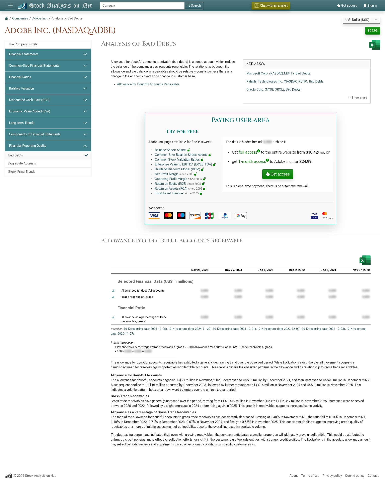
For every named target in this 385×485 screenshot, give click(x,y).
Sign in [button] (372, 5)
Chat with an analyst (271, 5)
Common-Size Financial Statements (34, 65)
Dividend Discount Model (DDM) (178, 169)
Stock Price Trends (21, 172)
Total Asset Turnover (177, 193)
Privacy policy (332, 476)
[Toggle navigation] (10, 6)
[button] (113, 291)
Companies (20, 18)
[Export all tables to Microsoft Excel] (374, 45)
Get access (348, 5)
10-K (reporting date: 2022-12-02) (278, 328)
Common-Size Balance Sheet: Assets (181, 155)
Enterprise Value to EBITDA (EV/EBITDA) (184, 164)
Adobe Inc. (40, 18)
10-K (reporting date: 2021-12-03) (323, 328)
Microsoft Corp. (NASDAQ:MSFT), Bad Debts (278, 73)
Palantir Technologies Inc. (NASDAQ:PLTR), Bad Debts (285, 81)
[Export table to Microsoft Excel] (365, 260)
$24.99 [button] (373, 31)
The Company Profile (22, 44)
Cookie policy (354, 476)
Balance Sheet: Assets (171, 150)
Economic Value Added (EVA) (29, 111)
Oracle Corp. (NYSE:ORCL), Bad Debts (273, 89)
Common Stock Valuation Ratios (178, 159)
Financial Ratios (20, 77)
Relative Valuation (21, 88)
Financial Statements (23, 54)
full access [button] (248, 152)
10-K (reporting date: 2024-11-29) (189, 328)
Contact (373, 476)
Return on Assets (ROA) (178, 188)
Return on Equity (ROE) (178, 184)
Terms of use (310, 476)
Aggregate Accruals (22, 163)
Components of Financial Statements (35, 134)
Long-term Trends (21, 123)
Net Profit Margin (174, 174)
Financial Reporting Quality (27, 146)
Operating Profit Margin (178, 179)
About (294, 476)
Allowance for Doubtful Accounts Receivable (148, 84)
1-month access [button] (252, 161)
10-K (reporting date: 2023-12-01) (234, 328)
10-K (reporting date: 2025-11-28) (145, 328)
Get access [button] (280, 174)
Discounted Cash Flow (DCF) (29, 100)
